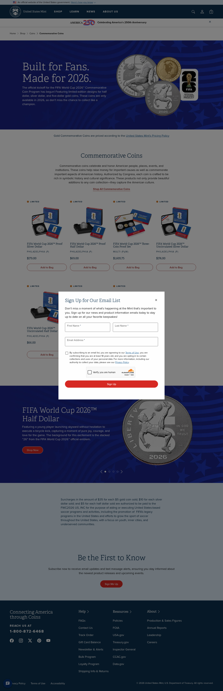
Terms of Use (132, 352)
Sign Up (111, 384)
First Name (73, 325)
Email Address (75, 340)
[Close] (156, 300)
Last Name (121, 325)
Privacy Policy (122, 362)
